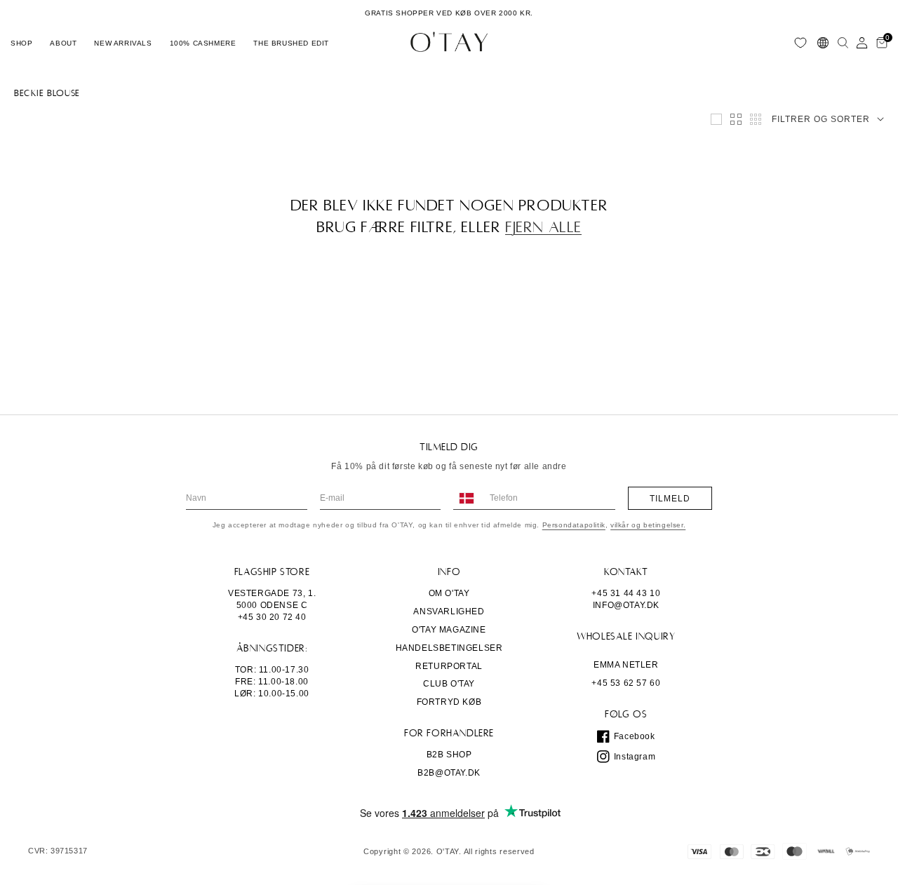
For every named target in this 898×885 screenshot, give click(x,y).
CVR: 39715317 (58, 851)
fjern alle (543, 227)
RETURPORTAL (449, 666)
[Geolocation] (823, 42)
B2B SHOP (449, 754)
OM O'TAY (449, 593)
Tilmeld (670, 499)
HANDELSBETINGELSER (449, 648)
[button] (21, 43)
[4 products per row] (736, 119)
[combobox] (466, 498)
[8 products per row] (755, 119)
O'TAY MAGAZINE (448, 630)
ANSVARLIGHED (448, 611)
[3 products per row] (716, 119)
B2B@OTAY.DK (449, 773)
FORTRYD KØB (449, 702)
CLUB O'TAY (449, 684)
